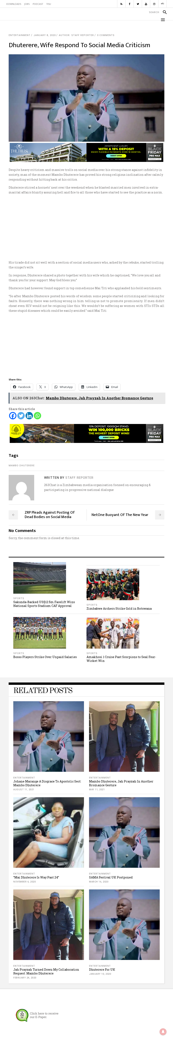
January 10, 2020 (100, 974)
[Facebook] (12, 415)
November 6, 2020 (24, 881)
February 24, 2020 (24, 977)
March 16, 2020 (98, 881)
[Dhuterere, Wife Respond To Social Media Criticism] (21, 487)
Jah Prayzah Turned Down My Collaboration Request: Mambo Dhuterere (46, 971)
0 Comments (106, 35)
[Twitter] (21, 415)
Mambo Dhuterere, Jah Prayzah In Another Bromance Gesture (121, 783)
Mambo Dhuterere (22, 465)
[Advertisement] (86, 227)
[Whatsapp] (37, 415)
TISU (48, 4)
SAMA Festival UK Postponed (111, 877)
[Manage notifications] (163, 1031)
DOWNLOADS (13, 4)
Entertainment (19, 35)
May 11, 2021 (97, 789)
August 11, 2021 (23, 789)
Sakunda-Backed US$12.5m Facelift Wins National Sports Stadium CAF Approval (44, 604)
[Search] (163, 12)
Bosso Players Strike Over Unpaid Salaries (45, 657)
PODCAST (38, 4)
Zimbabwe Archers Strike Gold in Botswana (119, 608)
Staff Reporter (79, 478)
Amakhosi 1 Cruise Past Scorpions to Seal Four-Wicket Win (121, 659)
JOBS (27, 4)
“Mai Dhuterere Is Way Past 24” (36, 877)
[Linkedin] (29, 415)
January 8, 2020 (45, 35)
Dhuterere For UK (102, 970)
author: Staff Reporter (76, 35)
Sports (18, 598)
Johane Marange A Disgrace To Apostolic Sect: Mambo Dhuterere (47, 783)
